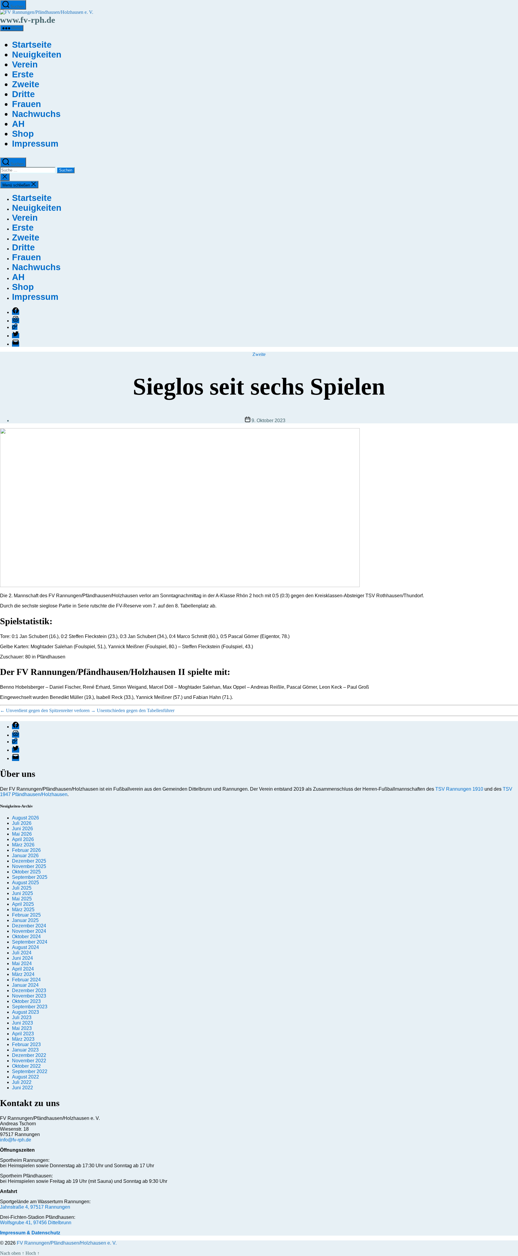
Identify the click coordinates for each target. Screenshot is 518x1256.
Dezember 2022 (29, 1055)
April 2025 (23, 904)
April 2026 (23, 839)
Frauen (26, 104)
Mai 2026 (22, 834)
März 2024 (23, 974)
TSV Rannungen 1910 (459, 789)
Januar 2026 (25, 855)
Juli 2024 (21, 952)
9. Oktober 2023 (268, 420)
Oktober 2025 (26, 871)
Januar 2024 (25, 985)
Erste (23, 74)
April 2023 (23, 1033)
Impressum (35, 143)
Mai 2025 (22, 898)
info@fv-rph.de (15, 1139)
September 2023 (29, 1006)
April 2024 (23, 968)
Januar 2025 (25, 920)
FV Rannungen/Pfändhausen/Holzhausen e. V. (67, 1243)
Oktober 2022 (26, 1066)
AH (18, 124)
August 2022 (25, 1076)
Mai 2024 (22, 963)
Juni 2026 (22, 828)
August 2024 (25, 947)
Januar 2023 (25, 1049)
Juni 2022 (22, 1087)
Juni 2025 (22, 893)
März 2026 (23, 844)
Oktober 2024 (26, 936)
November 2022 (29, 1060)
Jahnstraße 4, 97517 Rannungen (35, 1207)
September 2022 (29, 1071)
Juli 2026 (21, 823)
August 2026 (25, 817)
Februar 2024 (26, 979)
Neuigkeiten (36, 54)
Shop (23, 134)
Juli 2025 (21, 888)
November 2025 (29, 866)
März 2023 (23, 1039)
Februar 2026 (26, 850)
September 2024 (29, 941)
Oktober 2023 (26, 1001)
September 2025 (29, 877)
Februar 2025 (26, 914)
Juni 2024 (22, 958)
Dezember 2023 (29, 990)
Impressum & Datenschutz (30, 1232)
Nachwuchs (36, 114)
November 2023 (29, 995)
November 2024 (29, 931)
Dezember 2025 (29, 861)
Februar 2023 (26, 1044)
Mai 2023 (22, 1028)
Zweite (25, 84)
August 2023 (25, 1012)
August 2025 (25, 882)
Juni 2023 (22, 1022)
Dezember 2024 (29, 925)
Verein (25, 64)
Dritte (23, 94)
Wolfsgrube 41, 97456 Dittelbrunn (35, 1222)
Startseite (32, 44)
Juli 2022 (21, 1082)
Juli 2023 (21, 1017)
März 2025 (23, 909)
